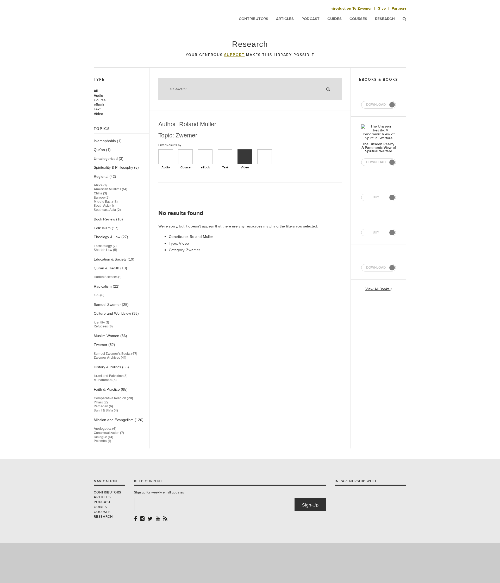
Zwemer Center (135, 15)
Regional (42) (105, 176)
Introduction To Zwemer (350, 8)
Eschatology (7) (105, 246)
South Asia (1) (104, 206)
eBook (99, 105)
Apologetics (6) (105, 429)
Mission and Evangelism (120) (118, 420)
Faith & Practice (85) (111, 389)
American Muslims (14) (110, 189)
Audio (98, 96)
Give (382, 8)
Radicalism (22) (107, 286)
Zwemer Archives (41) (110, 358)
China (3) (100, 193)
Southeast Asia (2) (107, 210)
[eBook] (205, 156)
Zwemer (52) (104, 344)
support (234, 55)
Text (97, 109)
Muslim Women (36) (110, 336)
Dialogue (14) (103, 437)
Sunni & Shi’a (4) (106, 411)
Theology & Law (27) (111, 237)
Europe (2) (102, 198)
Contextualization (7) (109, 433)
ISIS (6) (99, 295)
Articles (285, 19)
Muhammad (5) (105, 380)
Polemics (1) (102, 441)
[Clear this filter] (264, 156)
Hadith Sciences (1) (108, 277)
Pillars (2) (101, 402)
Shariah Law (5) (105, 250)
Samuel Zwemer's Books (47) (115, 354)
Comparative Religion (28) (113, 398)
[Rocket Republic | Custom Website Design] (250, 562)
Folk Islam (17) (106, 228)
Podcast (311, 19)
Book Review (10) (108, 219)
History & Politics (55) (111, 367)
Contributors (253, 19)
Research (385, 19)
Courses (358, 19)
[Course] (185, 156)
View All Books (378, 289)
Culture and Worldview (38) (116, 313)
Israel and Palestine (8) (111, 376)
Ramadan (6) (103, 406)
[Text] (225, 156)
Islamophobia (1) (108, 141)
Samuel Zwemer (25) (111, 304)
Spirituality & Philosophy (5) (116, 167)
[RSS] (165, 519)
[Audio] (165, 156)
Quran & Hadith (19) (110, 268)
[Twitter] (150, 519)
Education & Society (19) (114, 259)
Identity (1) (101, 323)
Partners (399, 8)
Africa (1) (100, 185)
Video (98, 114)
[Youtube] (158, 519)
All (96, 91)
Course (100, 100)
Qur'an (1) (102, 149)
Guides (334, 19)
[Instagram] (142, 519)
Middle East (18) (106, 202)
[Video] (245, 156)
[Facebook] (135, 519)
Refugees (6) (103, 326)
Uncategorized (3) (108, 158)
